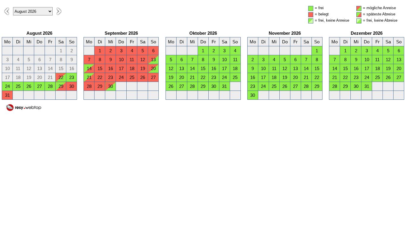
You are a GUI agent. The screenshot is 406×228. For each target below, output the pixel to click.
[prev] (7, 11)
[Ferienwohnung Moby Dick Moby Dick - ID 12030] (24, 110)
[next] (59, 11)
